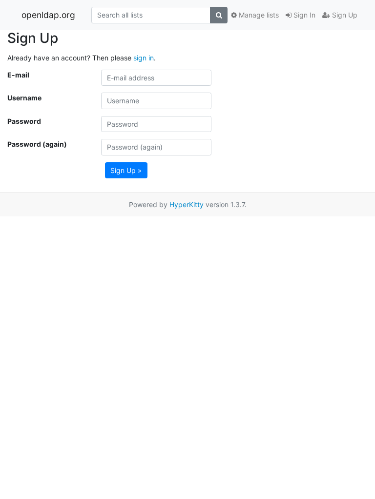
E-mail (18, 75)
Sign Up (343, 15)
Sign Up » (126, 170)
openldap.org (48, 15)
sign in (143, 58)
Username (24, 98)
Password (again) (37, 144)
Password (24, 121)
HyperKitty (186, 204)
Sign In (303, 15)
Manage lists (258, 15)
